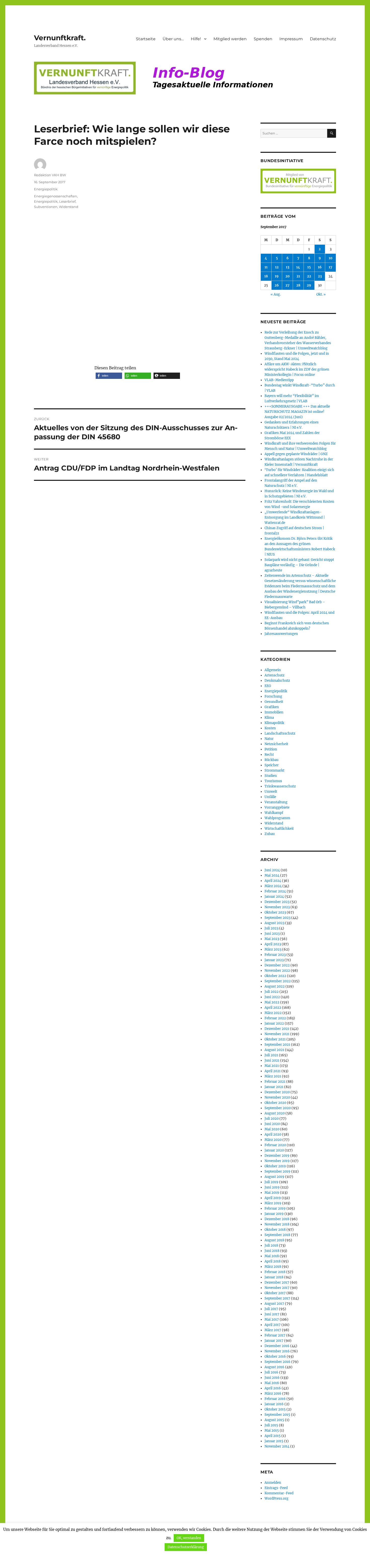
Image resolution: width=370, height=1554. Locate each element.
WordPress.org (276, 1498)
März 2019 (273, 1203)
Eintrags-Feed (276, 1488)
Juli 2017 (271, 1309)
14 (298, 267)
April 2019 (273, 1198)
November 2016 (277, 1351)
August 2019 (274, 1177)
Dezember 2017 (277, 1282)
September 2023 (277, 918)
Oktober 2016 (275, 1356)
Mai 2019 (272, 1192)
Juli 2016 (271, 1372)
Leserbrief (67, 201)
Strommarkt (274, 770)
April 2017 (273, 1325)
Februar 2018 (275, 1272)
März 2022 (273, 1013)
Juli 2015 (271, 1425)
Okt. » (321, 294)
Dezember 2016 (277, 1346)
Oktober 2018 (275, 1229)
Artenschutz (274, 675)
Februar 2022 (275, 1018)
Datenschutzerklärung (186, 1547)
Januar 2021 (274, 1087)
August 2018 (274, 1240)
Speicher (272, 765)
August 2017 (274, 1304)
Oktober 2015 (275, 1409)
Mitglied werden (230, 39)
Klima (269, 717)
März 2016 (273, 1393)
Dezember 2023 (277, 902)
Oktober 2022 (275, 976)
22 (309, 276)
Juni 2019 (272, 1187)
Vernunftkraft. (60, 37)
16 (320, 267)
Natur (269, 739)
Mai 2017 (272, 1319)
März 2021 (273, 1076)
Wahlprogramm (277, 818)
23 (320, 276)
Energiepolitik (46, 189)
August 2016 (274, 1367)
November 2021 (277, 1034)
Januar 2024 (274, 896)
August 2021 (274, 1050)
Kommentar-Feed (279, 1493)
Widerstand (68, 207)
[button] (109, 376)
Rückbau (271, 760)
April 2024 (273, 881)
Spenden (263, 39)
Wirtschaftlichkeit (279, 828)
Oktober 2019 (275, 1166)
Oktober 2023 (275, 912)
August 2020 (275, 1113)
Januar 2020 (274, 1150)
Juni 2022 (272, 997)
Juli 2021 (271, 1055)
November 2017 (277, 1288)
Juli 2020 (272, 1118)
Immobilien (274, 712)
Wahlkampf (274, 813)
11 (266, 267)
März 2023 (273, 949)
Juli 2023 (271, 928)
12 (277, 267)
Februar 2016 (275, 1399)
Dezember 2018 (277, 1219)
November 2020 (277, 1097)
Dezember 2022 (277, 965)
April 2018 (273, 1261)
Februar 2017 (275, 1335)
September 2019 (277, 1171)
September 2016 (277, 1362)
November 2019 (277, 1161)
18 (266, 276)
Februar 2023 (275, 955)
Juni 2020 (272, 1124)
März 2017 (273, 1330)
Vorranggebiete (277, 807)
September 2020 (278, 1108)
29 (309, 285)
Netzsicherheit (276, 744)
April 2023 (273, 944)
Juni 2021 (272, 1060)
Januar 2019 (274, 1214)
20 (287, 276)
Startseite (146, 39)
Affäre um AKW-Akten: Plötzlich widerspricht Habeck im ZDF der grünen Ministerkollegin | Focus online (297, 369)
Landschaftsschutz (280, 733)
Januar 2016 (274, 1404)
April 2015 (273, 1436)
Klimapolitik (274, 723)
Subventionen (45, 207)
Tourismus (273, 781)
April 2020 (273, 1134)
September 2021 (277, 1044)
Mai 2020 (272, 1129)
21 (298, 276)
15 (309, 267)
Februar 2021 (275, 1081)
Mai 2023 (272, 939)
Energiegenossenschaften (55, 196)
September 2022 (278, 981)
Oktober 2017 (275, 1293)
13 (287, 267)
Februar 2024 (275, 891)
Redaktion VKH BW (50, 175)
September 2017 (277, 1298)
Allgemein (273, 670)
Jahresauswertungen (281, 634)
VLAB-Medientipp (279, 380)
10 (330, 258)
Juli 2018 (271, 1245)
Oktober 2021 (275, 1039)
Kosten (270, 728)
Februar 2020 (275, 1145)
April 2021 (273, 1071)
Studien (271, 776)
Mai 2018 (272, 1256)
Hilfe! (196, 39)
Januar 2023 (274, 960)
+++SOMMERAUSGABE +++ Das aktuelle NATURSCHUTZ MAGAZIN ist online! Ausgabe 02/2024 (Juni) (297, 411)
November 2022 (277, 970)
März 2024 (273, 886)
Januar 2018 (274, 1277)
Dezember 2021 (277, 1029)
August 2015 (274, 1420)
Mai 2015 (272, 1430)
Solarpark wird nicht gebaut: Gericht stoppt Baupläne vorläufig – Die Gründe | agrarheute (299, 565)
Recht (269, 754)
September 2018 (277, 1235)
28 (298, 285)
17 (330, 267)
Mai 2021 (272, 1066)
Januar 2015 (274, 1441)
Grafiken (272, 707)
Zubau (270, 834)
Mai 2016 (272, 1383)
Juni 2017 (272, 1314)
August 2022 (275, 986)
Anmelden (273, 1482)
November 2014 (277, 1446)
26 (277, 285)
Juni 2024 (272, 870)
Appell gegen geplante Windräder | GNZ (296, 454)
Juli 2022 (272, 992)
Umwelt (271, 791)
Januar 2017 (274, 1341)
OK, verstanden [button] (189, 1538)
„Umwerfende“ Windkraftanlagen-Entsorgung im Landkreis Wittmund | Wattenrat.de (295, 517)
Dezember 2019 (277, 1155)
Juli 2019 (271, 1182)
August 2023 (274, 923)
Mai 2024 (272, 875)
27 (287, 285)
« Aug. (276, 294)
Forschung (273, 696)
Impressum (291, 39)
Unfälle (270, 797)
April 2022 (273, 1007)
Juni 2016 (272, 1378)
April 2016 (273, 1388)
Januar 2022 (274, 1023)
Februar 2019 (275, 1208)
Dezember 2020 (277, 1092)
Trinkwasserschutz (280, 786)
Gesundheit (274, 702)
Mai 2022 (272, 1002)
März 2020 (273, 1140)
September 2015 (277, 1415)
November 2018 (277, 1224)
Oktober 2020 (275, 1103)
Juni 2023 (272, 933)
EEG (268, 686)
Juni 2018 (272, 1251)
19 (277, 276)
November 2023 (277, 907)
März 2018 (273, 1266)
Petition (271, 749)
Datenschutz (323, 39)
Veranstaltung (276, 802)
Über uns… (173, 39)
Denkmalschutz (277, 680)
